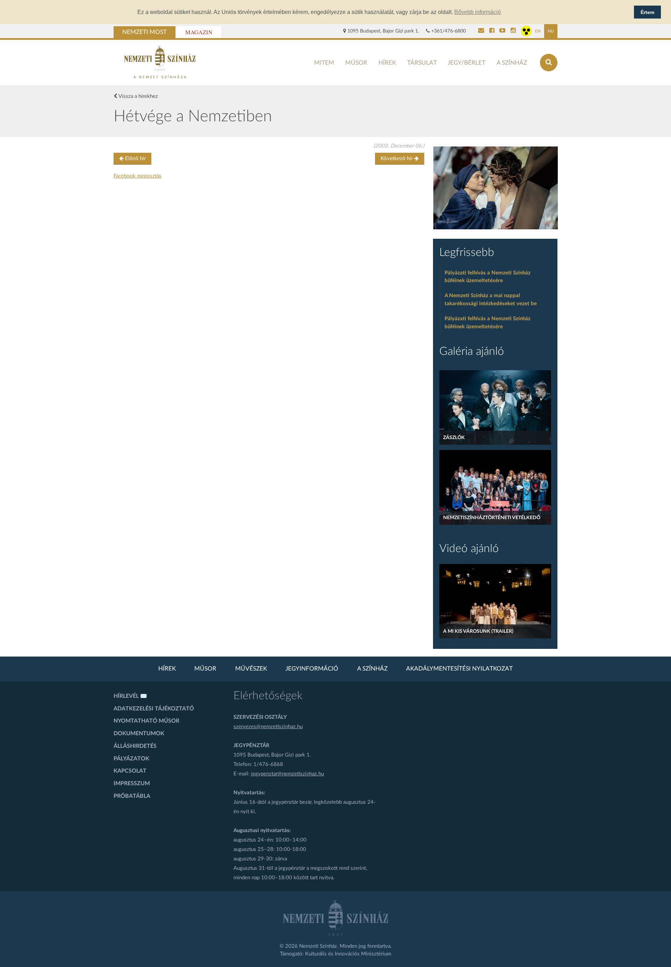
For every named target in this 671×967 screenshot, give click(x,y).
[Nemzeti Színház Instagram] (513, 31)
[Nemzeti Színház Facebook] (492, 31)
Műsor (356, 63)
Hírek (387, 63)
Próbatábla (132, 796)
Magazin (198, 32)
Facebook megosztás (137, 176)
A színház (512, 63)
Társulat (422, 63)
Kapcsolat (130, 771)
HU (551, 31)
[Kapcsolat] (481, 31)
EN (538, 31)
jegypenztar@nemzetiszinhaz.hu (287, 773)
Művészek (251, 669)
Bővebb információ (477, 12)
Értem (647, 12)
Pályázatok (131, 758)
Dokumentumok (139, 733)
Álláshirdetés (135, 746)
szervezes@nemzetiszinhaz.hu (268, 726)
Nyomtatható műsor (146, 721)
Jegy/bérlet (466, 63)
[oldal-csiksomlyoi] (495, 187)
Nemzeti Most (144, 32)
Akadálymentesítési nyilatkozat (459, 669)
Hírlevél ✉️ (130, 696)
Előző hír (135, 158)
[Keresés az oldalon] (548, 62)
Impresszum (132, 783)
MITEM (324, 63)
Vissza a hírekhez (137, 96)
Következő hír (397, 158)
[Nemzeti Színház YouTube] (502, 31)
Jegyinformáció (312, 669)
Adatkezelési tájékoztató (154, 708)
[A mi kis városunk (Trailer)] (495, 601)
